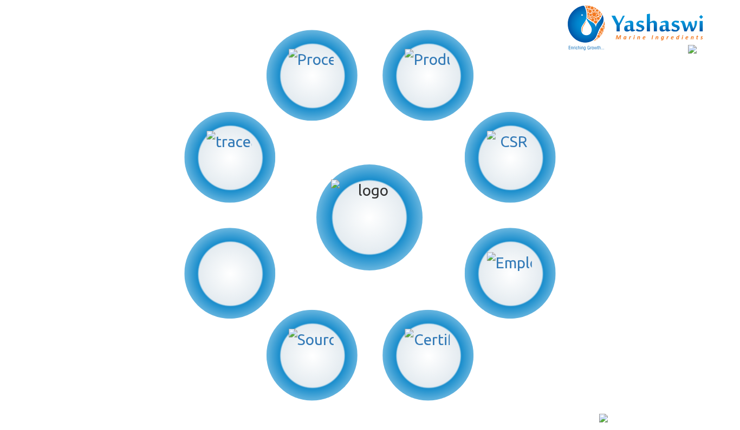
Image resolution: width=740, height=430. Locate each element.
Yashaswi (111, 419)
